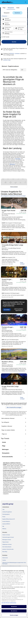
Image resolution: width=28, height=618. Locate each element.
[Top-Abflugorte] (14, 422)
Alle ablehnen (14, 610)
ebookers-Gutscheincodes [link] (8, 549)
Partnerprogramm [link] (6, 514)
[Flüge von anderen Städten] (14, 430)
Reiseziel (7, 24)
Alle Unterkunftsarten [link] (6, 546)
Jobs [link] (3, 509)
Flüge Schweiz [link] (5, 542)
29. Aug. (7, 29)
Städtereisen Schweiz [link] (7, 544)
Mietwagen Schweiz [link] (6, 539)
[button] (14, 442)
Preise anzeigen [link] (22, 263)
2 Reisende (4, 16)
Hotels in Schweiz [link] (6, 534)
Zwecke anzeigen (14, 615)
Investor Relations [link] (6, 521)
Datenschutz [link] (5, 557)
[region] (14, 592)
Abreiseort (8, 20)
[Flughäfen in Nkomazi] (14, 426)
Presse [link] (3, 516)
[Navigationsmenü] (25, 2)
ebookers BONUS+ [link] (6, 523)
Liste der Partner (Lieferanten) (8, 602)
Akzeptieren (14, 606)
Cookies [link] (4, 560)
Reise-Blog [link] (4, 551)
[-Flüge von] (14, 434)
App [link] (3, 526)
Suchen (14, 42)
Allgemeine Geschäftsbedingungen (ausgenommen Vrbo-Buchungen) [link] (14, 563)
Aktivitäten (18, 158)
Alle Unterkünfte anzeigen (14, 407)
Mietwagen (12, 164)
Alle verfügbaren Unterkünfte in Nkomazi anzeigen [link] (13, 195)
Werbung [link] (4, 528)
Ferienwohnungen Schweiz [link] (8, 537)
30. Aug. (20, 29)
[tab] (4, 7)
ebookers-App (6, 60)
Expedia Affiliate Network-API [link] (8, 519)
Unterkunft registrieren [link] (7, 511)
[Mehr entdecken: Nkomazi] (14, 418)
